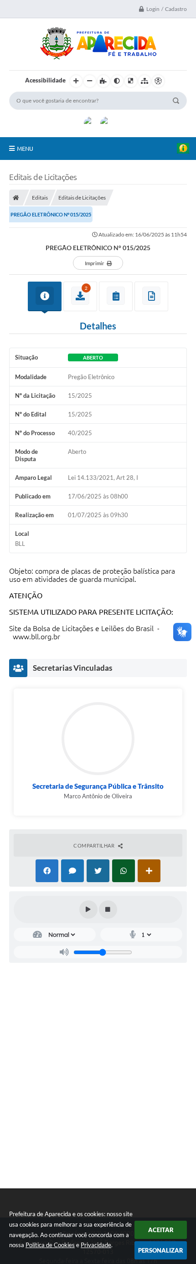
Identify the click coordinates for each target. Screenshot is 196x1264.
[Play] (88, 909)
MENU (25, 148)
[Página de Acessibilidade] (158, 81)
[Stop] (108, 909)
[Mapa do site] (144, 81)
